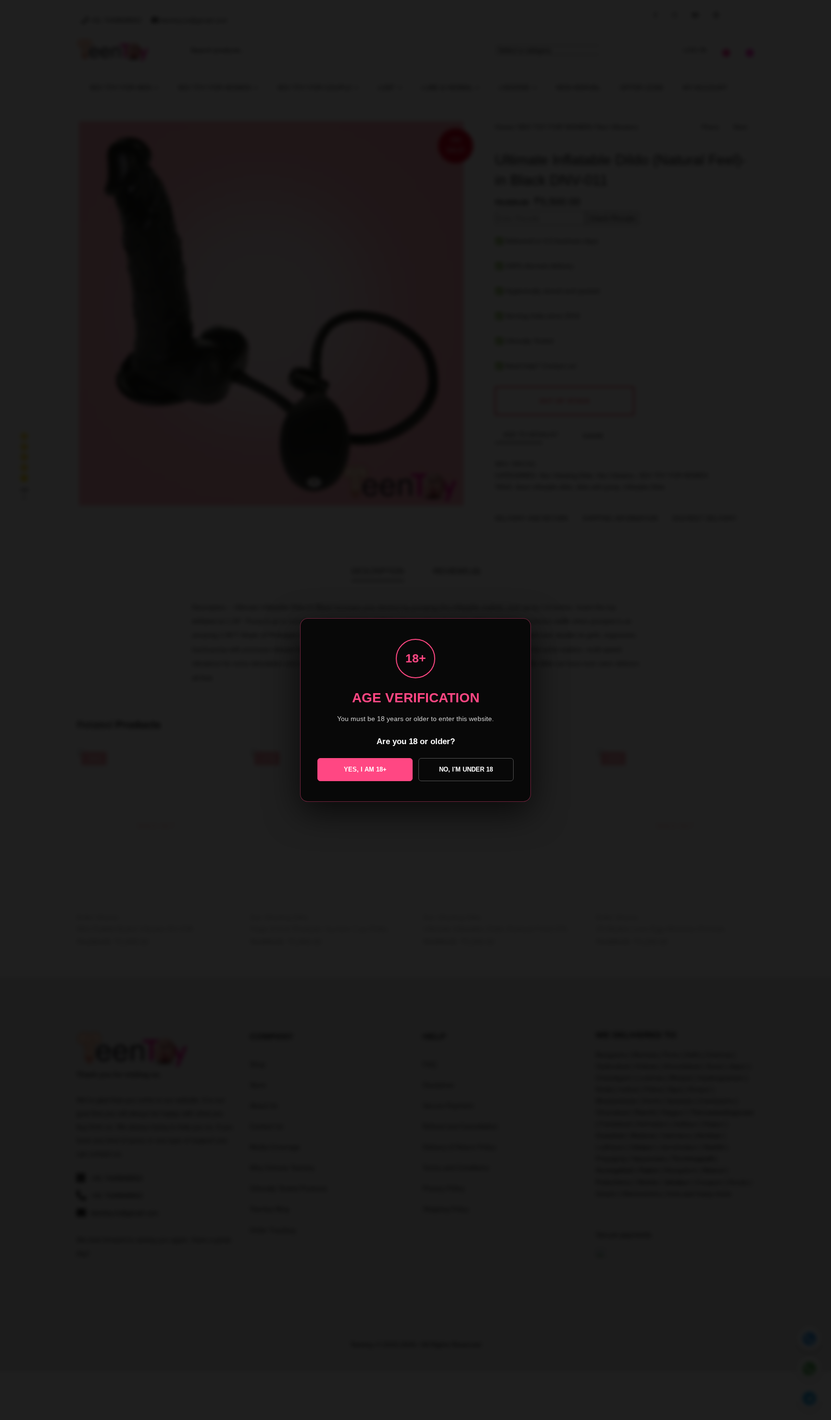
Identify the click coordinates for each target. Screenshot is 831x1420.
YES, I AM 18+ (365, 769)
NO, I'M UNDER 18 (466, 769)
